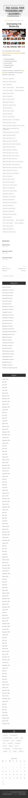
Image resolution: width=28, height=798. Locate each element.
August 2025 (5, 410)
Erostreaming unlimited (10, 141)
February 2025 (5, 426)
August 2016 (5, 701)
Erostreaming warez (9, 147)
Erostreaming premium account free (13, 125)
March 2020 (5, 590)
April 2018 (4, 646)
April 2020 (4, 587)
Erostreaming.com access (10, 153)
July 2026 (4, 382)
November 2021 (6, 535)
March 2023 (5, 490)
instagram (6, 740)
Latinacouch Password (7, 320)
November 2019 (6, 601)
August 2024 (5, 443)
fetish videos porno (9, 179)
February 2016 (5, 718)
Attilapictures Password (8, 318)
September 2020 (6, 573)
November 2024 (6, 435)
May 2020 (4, 585)
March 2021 (5, 557)
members (19, 740)
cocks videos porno (9, 117)
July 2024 (4, 446)
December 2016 (6, 690)
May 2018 (4, 643)
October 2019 (5, 604)
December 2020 (6, 565)
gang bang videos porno (10, 185)
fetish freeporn (7, 176)
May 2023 (4, 485)
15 (20, 771)
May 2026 (4, 387)
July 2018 (4, 637)
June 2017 (4, 673)
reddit (11, 746)
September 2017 (6, 665)
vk (10, 751)
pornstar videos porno (9, 214)
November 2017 (6, 660)
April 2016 (4, 712)
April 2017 (4, 679)
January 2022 (5, 529)
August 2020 (5, 576)
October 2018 (5, 629)
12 (9, 771)
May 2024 (4, 451)
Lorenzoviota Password (7, 257)
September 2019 (6, 607)
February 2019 (5, 618)
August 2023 (5, 476)
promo (5, 746)
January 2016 (5, 721)
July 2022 (4, 512)
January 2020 (5, 596)
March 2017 (5, 682)
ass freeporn (20, 87)
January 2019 (5, 621)
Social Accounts (9, 20)
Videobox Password (7, 340)
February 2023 (5, 493)
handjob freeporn (8, 194)
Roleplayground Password (8, 334)
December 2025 (6, 398)
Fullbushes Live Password (22, 269)
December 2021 (6, 532)
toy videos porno (8, 226)
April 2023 (4, 487)
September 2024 (6, 440)
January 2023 (5, 496)
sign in (17, 746)
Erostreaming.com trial (10, 170)
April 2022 (4, 521)
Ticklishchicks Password (8, 359)
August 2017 (5, 668)
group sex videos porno (10, 191)
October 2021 (5, 537)
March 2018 (5, 648)
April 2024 (4, 454)
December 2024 (6, 432)
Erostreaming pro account (11, 132)
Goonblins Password (7, 312)
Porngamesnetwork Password (9, 331)
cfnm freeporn (7, 108)
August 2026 (5, 379)
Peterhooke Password (7, 295)
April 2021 (4, 554)
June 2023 (4, 482)
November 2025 (6, 401)
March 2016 (5, 715)
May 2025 (4, 418)
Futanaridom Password (7, 309)
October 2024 (5, 437)
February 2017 (5, 685)
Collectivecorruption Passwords (9, 368)
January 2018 (5, 654)
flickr (16, 738)
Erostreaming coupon (9, 122)
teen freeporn (7, 217)
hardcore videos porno (10, 202)
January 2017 (5, 687)
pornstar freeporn (8, 211)
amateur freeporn (8, 78)
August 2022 (5, 510)
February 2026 (5, 396)
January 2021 (5, 562)
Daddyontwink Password (8, 354)
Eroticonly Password (7, 301)
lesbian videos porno (9, 208)
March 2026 (5, 393)
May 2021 (4, 551)
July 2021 (4, 546)
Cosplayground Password (8, 329)
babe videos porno (8, 93)
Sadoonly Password (6, 304)
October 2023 (5, 471)
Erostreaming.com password (11, 164)
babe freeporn (19, 90)
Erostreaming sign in (9, 138)
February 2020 (5, 593)
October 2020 (5, 571)
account (5, 735)
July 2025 (4, 412)
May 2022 (4, 518)
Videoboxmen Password (8, 343)
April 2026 (4, 390)
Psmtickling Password (7, 356)
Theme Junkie (22, 794)
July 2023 (4, 479)
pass (4, 743)
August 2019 (5, 610)
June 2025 (4, 415)
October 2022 (5, 504)
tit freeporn (20, 220)
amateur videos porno (9, 81)
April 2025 (4, 421)
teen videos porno (8, 220)
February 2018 (5, 651)
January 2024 (5, 462)
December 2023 (6, 465)
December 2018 (6, 623)
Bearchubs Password (7, 348)
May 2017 (4, 676)
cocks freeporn (7, 114)
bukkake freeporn (8, 102)
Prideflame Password (7, 345)
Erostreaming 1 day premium (11, 119)
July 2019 (4, 612)
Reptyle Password (6, 245)
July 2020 (4, 579)
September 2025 (6, 407)
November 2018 (6, 626)
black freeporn (7, 96)
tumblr (5, 751)
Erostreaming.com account (11, 156)
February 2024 (5, 460)
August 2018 (5, 635)
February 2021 (5, 560)
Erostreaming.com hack (10, 158)
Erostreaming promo (9, 135)
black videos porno (8, 99)
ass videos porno (8, 90)
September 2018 (6, 632)
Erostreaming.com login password (13, 161)
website (21, 751)
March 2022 (5, 523)
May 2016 (4, 710)
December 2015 (6, 723)
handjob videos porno (9, 197)
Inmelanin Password (7, 323)
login (12, 740)
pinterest (17, 743)
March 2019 (5, 615)
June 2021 (4, 548)
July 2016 (4, 704)
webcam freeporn (8, 229)
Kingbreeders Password (7, 251)
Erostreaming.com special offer (12, 167)
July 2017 (4, 671)
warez (15, 751)
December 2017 (6, 657)
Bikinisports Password (7, 326)
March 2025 (5, 423)
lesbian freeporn (8, 205)
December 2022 (6, 498)
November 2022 (6, 501)
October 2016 (5, 696)
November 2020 (6, 568)
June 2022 (4, 515)
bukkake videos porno (9, 105)
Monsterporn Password (7, 315)
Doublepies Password (7, 365)
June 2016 (4, 707)
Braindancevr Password (7, 306)
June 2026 (4, 385)
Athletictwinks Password (8, 351)
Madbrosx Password (7, 337)
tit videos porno (8, 223)
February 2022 (5, 526)
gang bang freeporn (9, 182)
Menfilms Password (7, 362)
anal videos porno (8, 87)
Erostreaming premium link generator (11, 129)
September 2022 (6, 507)
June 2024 (4, 448)
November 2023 (6, 468)
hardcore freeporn (8, 199)
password (10, 743)
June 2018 (4, 640)
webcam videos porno (9, 232)
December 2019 (6, 598)
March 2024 (5, 457)
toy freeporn (19, 223)
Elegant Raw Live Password (6, 269)
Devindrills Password (7, 298)
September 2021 (6, 540)
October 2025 (5, 404)
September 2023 (6, 473)
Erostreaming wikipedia (10, 150)
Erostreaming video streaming (12, 144)
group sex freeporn (8, 188)
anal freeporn (7, 84)
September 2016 (6, 698)
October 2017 (5, 662)
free (21, 738)
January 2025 (5, 429)
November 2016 (6, 693)
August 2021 (5, 543)
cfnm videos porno (8, 111)
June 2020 (4, 582)
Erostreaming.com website (11, 173)
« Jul (3, 784)
